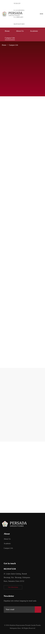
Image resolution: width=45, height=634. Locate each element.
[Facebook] (10, 617)
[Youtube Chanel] (22, 617)
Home (4, 45)
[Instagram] (16, 617)
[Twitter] (4, 617)
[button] (13, 587)
